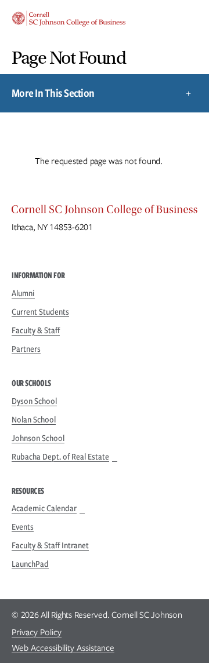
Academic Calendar (44, 508)
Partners (26, 349)
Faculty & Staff (36, 330)
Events (23, 526)
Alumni (23, 293)
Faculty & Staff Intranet (50, 545)
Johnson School (38, 438)
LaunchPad (30, 564)
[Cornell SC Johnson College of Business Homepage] (104, 212)
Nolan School (34, 419)
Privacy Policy (37, 632)
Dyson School (34, 401)
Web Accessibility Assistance (63, 648)
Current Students (40, 311)
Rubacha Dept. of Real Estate (60, 456)
